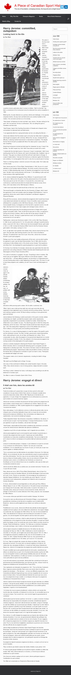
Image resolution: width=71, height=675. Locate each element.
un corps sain (56, 144)
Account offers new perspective (57, 103)
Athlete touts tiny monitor (59, 61)
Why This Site (14, 16)
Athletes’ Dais (56, 55)
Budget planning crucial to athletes (59, 81)
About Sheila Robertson (54, 16)
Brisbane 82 (56, 171)
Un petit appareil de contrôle (58, 134)
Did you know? (56, 97)
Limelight (55, 95)
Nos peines (56, 147)
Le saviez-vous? (57, 168)
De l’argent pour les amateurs (58, 123)
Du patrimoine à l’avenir (59, 120)
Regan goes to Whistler (59, 87)
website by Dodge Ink (35, 671)
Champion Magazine (29, 16)
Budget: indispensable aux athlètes (59, 154)
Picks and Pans (57, 89)
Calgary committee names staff (59, 69)
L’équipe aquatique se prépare (58, 150)
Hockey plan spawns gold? (60, 41)
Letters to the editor (58, 52)
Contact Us (18, 21)
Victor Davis (56, 39)
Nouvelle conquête (57, 157)
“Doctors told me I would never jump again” (59, 58)
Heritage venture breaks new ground (59, 45)
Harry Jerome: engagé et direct (59, 138)
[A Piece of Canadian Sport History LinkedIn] (66, 7)
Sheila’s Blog (6, 21)
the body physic (57, 72)
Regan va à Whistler (58, 160)
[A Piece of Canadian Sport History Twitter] (62, 7)
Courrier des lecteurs (58, 127)
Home (4, 16)
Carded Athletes (57, 92)
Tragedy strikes (57, 75)
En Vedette (55, 165)
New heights (56, 84)
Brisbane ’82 (56, 100)
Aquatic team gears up (58, 77)
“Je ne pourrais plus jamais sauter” (60, 130)
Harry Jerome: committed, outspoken (59, 65)
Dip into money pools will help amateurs (59, 49)
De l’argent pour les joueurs (60, 117)
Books (41, 16)
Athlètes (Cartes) (57, 163)
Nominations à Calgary (59, 141)
